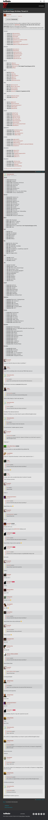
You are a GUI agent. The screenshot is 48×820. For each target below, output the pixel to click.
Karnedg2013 (10, 604)
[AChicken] (5, 15)
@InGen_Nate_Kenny (15, 86)
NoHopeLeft (9, 596)
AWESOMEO (9, 533)
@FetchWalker (14, 88)
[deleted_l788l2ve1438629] (5, 654)
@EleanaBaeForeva (17, 41)
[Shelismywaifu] (5, 639)
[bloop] (5, 368)
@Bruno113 (16, 156)
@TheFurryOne (17, 161)
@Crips (12, 72)
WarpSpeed (9, 744)
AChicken (9, 14)
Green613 (9, 359)
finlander (9, 574)
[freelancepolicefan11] (5, 497)
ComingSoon (10, 709)
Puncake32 (9, 581)
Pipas (8, 460)
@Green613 (15, 66)
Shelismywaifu (10, 638)
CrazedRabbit (10, 453)
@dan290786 (14, 108)
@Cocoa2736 (15, 114)
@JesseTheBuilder (29, 144)
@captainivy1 (16, 145)
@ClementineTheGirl (21, 123)
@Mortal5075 (16, 139)
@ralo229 (13, 91)
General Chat (20, 16)
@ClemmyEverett (15, 103)
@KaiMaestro (16, 125)
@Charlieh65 (15, 36)
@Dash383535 (16, 122)
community (22, 813)
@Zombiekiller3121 (19, 133)
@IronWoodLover (17, 58)
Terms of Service (22, 816)
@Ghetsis (16, 164)
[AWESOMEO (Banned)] (5, 533)
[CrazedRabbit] (5, 453)
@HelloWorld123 (15, 64)
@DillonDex (16, 155)
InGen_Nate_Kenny (11, 446)
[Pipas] (5, 461)
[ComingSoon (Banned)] (5, 710)
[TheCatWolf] (5, 612)
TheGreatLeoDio (10, 174)
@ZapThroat (15, 113)
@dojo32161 (16, 150)
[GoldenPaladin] (5, 718)
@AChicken (17, 24)
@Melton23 (13, 102)
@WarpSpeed (16, 50)
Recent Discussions (8, 807)
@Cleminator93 (14, 85)
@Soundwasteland (17, 120)
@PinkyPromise (16, 39)
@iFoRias (14, 74)
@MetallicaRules (16, 116)
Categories (41, 6)
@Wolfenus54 (17, 56)
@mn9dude (17, 131)
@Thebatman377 (24, 44)
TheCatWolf (9, 612)
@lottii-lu (23, 144)
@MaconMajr (18, 134)
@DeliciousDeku (23, 39)
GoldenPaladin (10, 717)
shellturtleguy (10, 680)
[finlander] (5, 575)
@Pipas (14, 67)
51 (43, 171)
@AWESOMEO (16, 529)
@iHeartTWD (14, 97)
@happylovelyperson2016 (19, 153)
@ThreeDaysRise (16, 119)
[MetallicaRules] (5, 590)
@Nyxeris (14, 63)
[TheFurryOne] (5, 646)
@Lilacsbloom (16, 49)
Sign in (4, 801)
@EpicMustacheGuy (18, 53)
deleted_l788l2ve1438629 (12, 653)
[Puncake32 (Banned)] (5, 582)
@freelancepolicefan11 (16, 105)
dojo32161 (9, 523)
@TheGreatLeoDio (18, 55)
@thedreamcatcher (16, 80)
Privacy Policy (27, 816)
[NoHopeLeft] (5, 597)
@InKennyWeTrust (17, 52)
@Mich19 (14, 77)
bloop (8, 367)
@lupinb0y (14, 78)
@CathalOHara (14, 89)
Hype (20, 168)
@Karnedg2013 (15, 75)
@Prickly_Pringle (16, 117)
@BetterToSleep (16, 44)
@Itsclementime (16, 33)
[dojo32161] (5, 524)
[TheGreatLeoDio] (5, 174)
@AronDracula (16, 38)
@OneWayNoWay (18, 165)
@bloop (14, 123)
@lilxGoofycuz (16, 42)
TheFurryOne (10, 646)
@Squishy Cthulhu (15, 95)
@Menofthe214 (16, 142)
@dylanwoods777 (16, 35)
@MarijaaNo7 (14, 106)
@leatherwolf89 (16, 144)
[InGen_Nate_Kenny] (5, 446)
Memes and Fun (8, 168)
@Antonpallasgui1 (18, 162)
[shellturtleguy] (5, 681)
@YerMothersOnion (18, 130)
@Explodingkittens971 (18, 141)
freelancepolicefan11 (11, 496)
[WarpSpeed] (5, 758)
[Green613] (5, 360)
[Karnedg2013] (5, 605)
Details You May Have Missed (15, 168)
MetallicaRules (10, 589)
